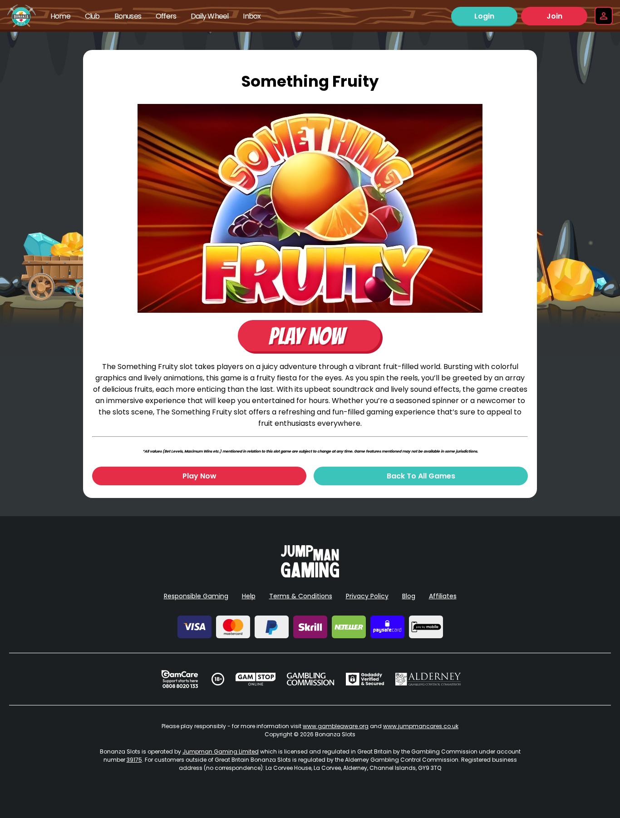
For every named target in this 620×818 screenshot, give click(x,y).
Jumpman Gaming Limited (220, 751)
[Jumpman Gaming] (310, 575)
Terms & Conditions (300, 596)
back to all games (421, 476)
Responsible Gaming (196, 596)
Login (484, 16)
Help (249, 596)
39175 (134, 760)
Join (554, 16)
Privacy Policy (367, 596)
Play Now (199, 476)
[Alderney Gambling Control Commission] (428, 679)
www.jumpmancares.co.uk (420, 726)
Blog (408, 596)
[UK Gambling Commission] (310, 679)
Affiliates (443, 596)
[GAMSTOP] (256, 679)
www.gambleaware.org (336, 726)
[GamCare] (179, 679)
